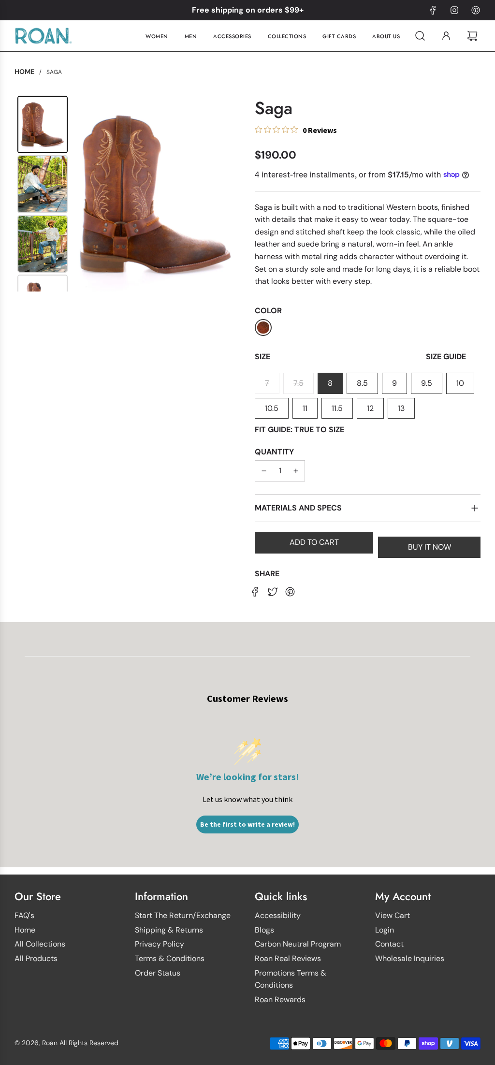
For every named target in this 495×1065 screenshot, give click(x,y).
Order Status (157, 973)
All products (36, 958)
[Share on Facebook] (255, 591)
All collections (40, 944)
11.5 (337, 408)
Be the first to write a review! (247, 824)
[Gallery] (127, 194)
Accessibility (278, 915)
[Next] (226, 193)
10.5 (271, 408)
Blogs (264, 930)
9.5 (426, 383)
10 (460, 383)
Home (25, 930)
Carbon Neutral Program (298, 944)
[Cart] (473, 36)
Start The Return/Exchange (183, 915)
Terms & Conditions (169, 958)
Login (384, 930)
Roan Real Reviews (288, 958)
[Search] (420, 36)
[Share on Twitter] (272, 591)
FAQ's (24, 915)
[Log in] (446, 36)
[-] (264, 471)
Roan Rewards (280, 999)
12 (370, 408)
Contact (389, 944)
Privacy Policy (159, 944)
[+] (296, 471)
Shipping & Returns (169, 930)
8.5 (362, 383)
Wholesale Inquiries (409, 958)
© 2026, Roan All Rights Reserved (66, 1042)
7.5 (298, 383)
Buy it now (429, 547)
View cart (392, 915)
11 (305, 408)
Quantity (274, 452)
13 (401, 408)
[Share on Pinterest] (290, 591)
